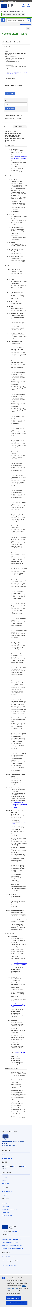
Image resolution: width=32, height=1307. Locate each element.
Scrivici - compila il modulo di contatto (12, 1245)
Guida (3, 1155)
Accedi (23, 6)
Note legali (5, 1177)
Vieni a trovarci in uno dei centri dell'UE (12, 1248)
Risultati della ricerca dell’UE (9, 1209)
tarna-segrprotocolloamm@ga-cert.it (18, 1004)
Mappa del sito (6, 1195)
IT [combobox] (7, 89)
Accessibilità (5, 1183)
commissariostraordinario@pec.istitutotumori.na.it (19, 157)
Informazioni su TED (7, 1191)
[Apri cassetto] (4, 30)
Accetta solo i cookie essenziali (16, 1303)
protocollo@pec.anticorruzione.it (19, 1053)
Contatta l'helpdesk (7, 1158)
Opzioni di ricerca (25, 24)
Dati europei (5, 1206)
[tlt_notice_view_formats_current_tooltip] (25, 127)
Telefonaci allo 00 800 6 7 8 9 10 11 (11, 1239)
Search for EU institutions (9, 1257)
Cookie (4, 1180)
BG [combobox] (7, 104)
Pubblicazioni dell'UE (7, 1215)
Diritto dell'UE (5, 1203)
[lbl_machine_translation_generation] (24, 115)
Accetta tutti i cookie (13, 1298)
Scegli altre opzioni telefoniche (10, 1242)
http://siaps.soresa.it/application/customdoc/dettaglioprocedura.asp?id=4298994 (19, 805)
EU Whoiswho (6, 1212)
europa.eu (15, 1231)
